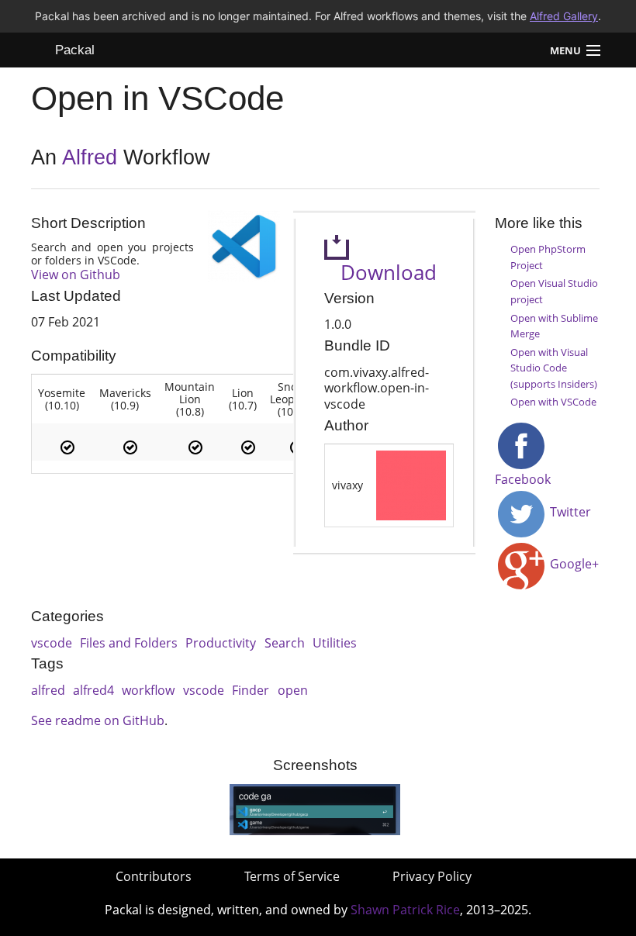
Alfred (89, 157)
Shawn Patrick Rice (405, 909)
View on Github (75, 274)
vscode (51, 642)
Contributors (154, 876)
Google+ (573, 563)
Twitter (569, 511)
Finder (250, 690)
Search (284, 642)
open (293, 690)
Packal (75, 50)
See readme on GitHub (97, 720)
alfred (48, 690)
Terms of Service (292, 876)
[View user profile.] (411, 484)
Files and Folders (129, 642)
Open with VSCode (553, 402)
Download (380, 272)
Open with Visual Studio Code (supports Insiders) (553, 368)
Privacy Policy (432, 876)
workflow (148, 690)
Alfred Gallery (564, 15)
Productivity (220, 642)
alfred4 (93, 690)
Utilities (335, 642)
